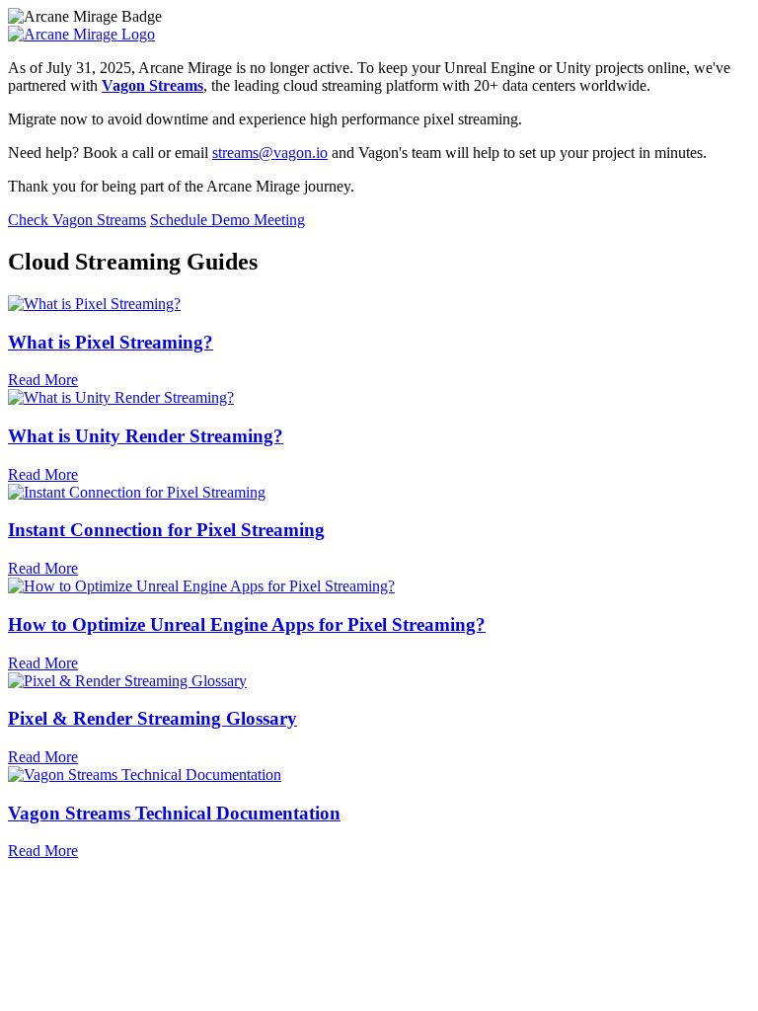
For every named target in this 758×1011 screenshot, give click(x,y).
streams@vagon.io (270, 152)
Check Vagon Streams (77, 219)
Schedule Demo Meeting (227, 219)
